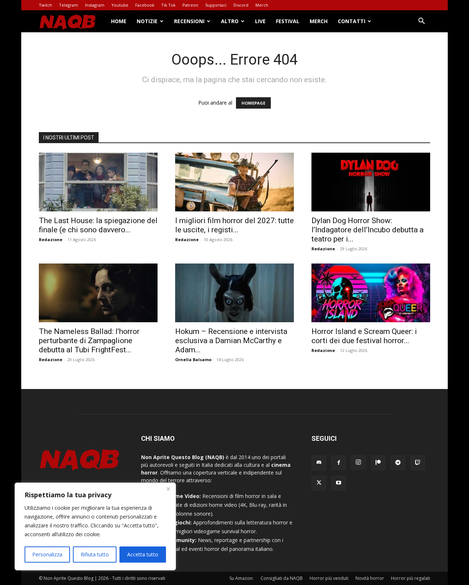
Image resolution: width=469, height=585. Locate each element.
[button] (421, 21)
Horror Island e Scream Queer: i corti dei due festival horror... (364, 336)
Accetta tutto (142, 554)
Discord (240, 5)
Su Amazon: (241, 578)
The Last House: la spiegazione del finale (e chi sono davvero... (98, 225)
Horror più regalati (410, 578)
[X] (318, 483)
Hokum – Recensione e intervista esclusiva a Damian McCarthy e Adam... (231, 340)
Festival (287, 21)
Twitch (45, 5)
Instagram (94, 5)
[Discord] (318, 462)
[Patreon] (378, 462)
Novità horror (369, 578)
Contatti (351, 21)
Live (260, 21)
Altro (230, 21)
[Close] (168, 488)
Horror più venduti (329, 578)
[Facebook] (338, 462)
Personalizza (47, 554)
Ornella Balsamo (193, 359)
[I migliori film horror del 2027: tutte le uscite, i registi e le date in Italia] (234, 182)
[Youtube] (338, 483)
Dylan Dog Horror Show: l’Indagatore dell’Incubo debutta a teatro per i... (367, 229)
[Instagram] (358, 462)
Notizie (147, 21)
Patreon (190, 5)
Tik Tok (168, 5)
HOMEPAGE (253, 103)
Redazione (50, 239)
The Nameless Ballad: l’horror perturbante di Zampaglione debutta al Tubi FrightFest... (89, 340)
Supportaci (215, 5)
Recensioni (189, 21)
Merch (261, 5)
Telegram (68, 5)
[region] (95, 526)
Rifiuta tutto (95, 554)
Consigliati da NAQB (282, 578)
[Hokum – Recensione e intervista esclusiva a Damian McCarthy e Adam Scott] (234, 293)
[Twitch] (417, 462)
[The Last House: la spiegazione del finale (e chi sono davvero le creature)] (98, 182)
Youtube (119, 5)
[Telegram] (398, 462)
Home (118, 21)
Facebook (144, 5)
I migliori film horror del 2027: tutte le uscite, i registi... (234, 225)
